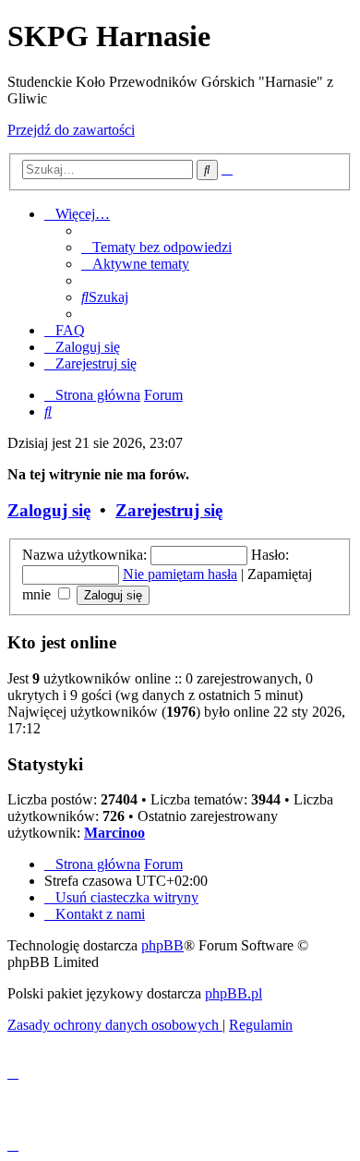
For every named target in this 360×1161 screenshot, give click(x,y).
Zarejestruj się (168, 510)
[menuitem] (156, 247)
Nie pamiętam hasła (180, 574)
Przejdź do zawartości (71, 130)
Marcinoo (114, 833)
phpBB (162, 945)
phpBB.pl (233, 993)
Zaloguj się (48, 510)
